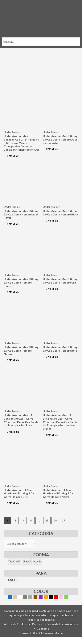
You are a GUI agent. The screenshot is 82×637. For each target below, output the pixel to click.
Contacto (43, 628)
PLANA (37, 561)
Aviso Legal (72, 624)
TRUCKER (14, 561)
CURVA (27, 561)
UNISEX (12, 580)
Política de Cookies (14, 624)
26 (55, 520)
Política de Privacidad (46, 624)
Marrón (37, 597)
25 (46, 520)
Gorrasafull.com (53, 633)
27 (63, 520)
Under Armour (12, 132)
